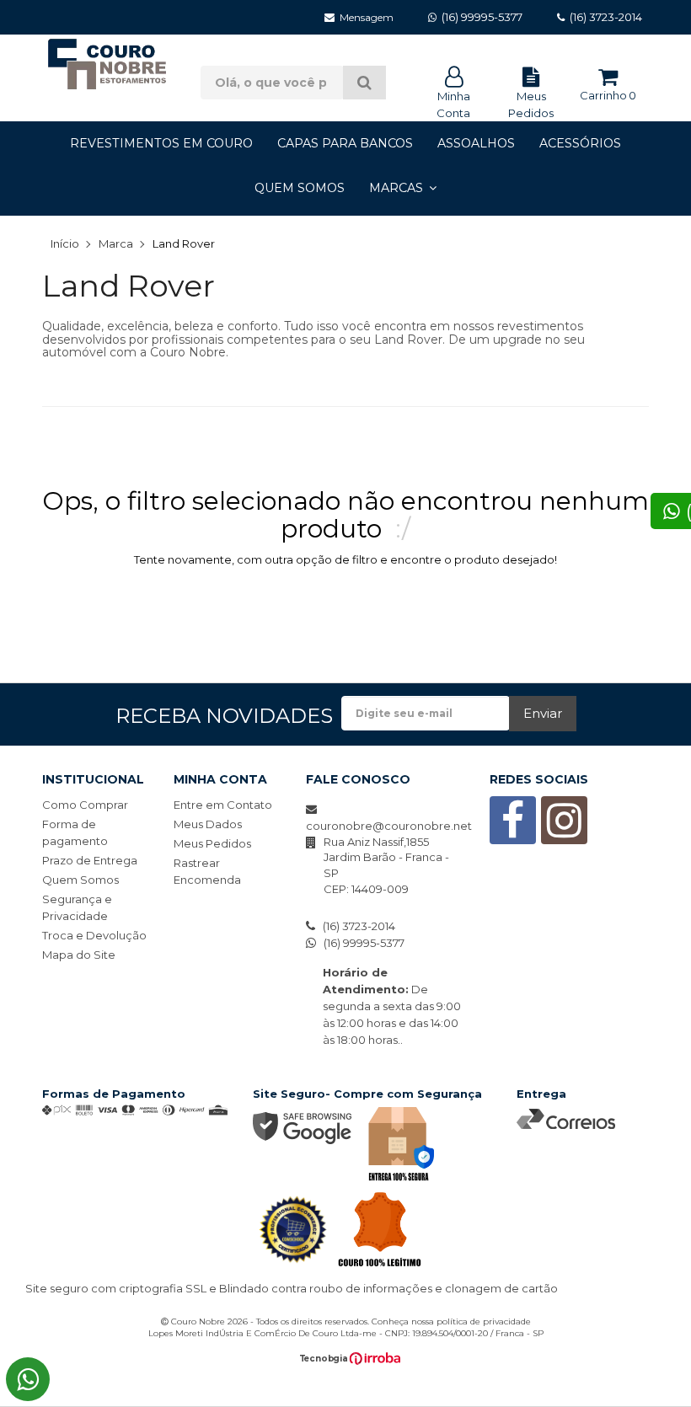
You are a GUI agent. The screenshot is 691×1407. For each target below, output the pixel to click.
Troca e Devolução (94, 935)
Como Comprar (85, 804)
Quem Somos (299, 187)
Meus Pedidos (531, 104)
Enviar (542, 713)
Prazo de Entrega (89, 860)
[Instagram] (564, 830)
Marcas (396, 187)
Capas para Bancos (345, 143)
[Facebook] (513, 830)
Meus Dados (208, 824)
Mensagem (367, 17)
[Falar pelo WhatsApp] (28, 1379)
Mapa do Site (78, 954)
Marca (116, 243)
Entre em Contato (223, 804)
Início (65, 243)
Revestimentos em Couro (161, 143)
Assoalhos (476, 143)
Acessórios (580, 143)
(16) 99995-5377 (364, 943)
